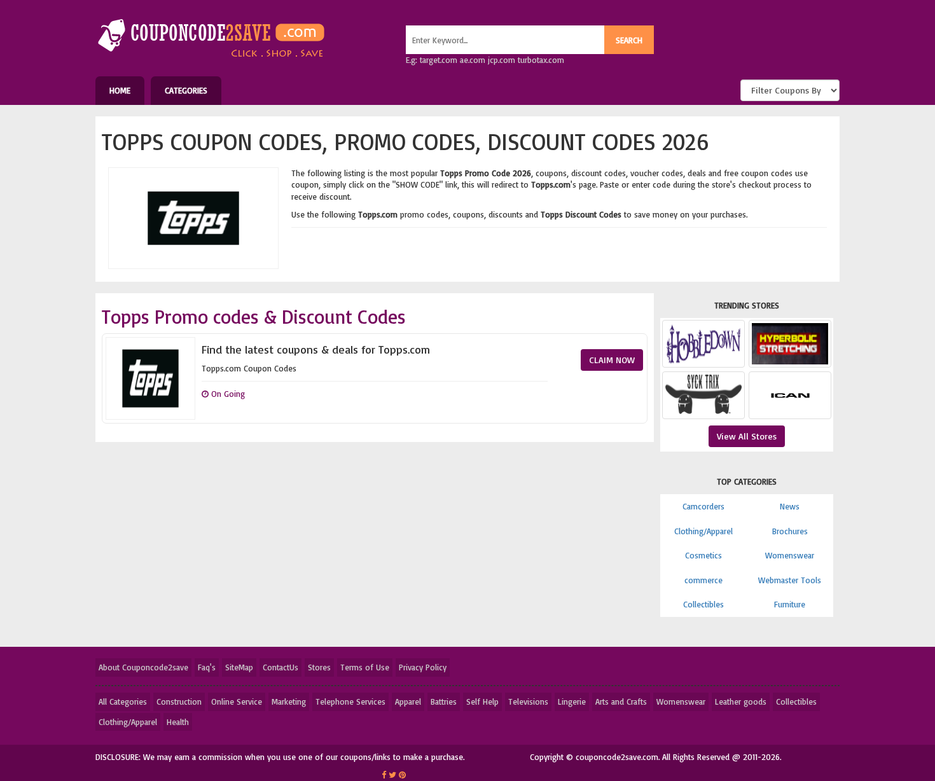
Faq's (207, 667)
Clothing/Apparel (703, 531)
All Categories (123, 701)
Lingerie (572, 701)
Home (119, 90)
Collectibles (703, 604)
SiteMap (239, 667)
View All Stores (747, 436)
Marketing (289, 701)
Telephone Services (350, 701)
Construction (179, 701)
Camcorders (703, 506)
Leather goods (740, 701)
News (790, 506)
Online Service (236, 701)
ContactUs (280, 667)
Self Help (482, 701)
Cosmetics (703, 555)
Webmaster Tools (789, 580)
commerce (703, 580)
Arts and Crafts (621, 701)
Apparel (408, 701)
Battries (444, 701)
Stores (319, 667)
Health (178, 722)
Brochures (790, 531)
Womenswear (789, 555)
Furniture (789, 604)
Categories (186, 90)
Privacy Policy (423, 667)
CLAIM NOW (612, 359)
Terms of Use (364, 667)
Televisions (528, 701)
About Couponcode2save (143, 667)
